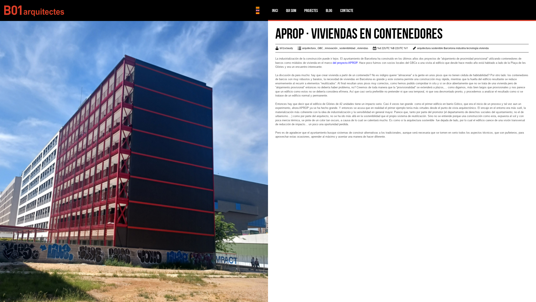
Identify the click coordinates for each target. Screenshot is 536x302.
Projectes (311, 10)
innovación (331, 48)
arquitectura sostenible (430, 48)
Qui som (291, 10)
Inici (275, 10)
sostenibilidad (347, 48)
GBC (320, 48)
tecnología (472, 48)
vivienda (484, 48)
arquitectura (309, 48)
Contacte (346, 10)
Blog (329, 10)
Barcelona (449, 48)
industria (461, 48)
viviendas (362, 48)
